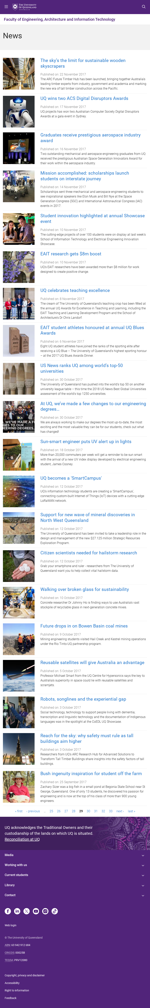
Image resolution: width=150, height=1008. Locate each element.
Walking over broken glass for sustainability (84, 589)
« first (18, 811)
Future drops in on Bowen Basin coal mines (84, 626)
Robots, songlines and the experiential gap (83, 699)
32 (103, 811)
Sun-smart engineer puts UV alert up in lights (85, 441)
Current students (16, 875)
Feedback (10, 998)
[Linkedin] (17, 911)
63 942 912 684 (20, 945)
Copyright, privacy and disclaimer (25, 975)
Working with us (16, 865)
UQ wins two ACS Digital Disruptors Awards (84, 98)
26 (59, 811)
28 (73, 811)
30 (88, 811)
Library (10, 885)
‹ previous (33, 811)
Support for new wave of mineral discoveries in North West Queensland (87, 517)
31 (96, 811)
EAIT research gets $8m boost (70, 254)
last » (131, 811)
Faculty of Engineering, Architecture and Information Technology (59, 19)
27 (66, 811)
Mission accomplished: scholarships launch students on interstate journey (84, 176)
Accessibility (12, 983)
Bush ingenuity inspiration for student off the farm (91, 773)
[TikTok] (55, 911)
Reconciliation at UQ (22, 839)
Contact (10, 895)
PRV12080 (20, 960)
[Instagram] (45, 911)
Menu (6, 7)
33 (110, 811)
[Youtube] (36, 911)
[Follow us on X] (26, 911)
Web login (10, 925)
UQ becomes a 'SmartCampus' (71, 478)
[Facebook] (8, 911)
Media (9, 855)
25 (51, 811)
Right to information (17, 990)
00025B (20, 952)
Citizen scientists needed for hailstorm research (88, 553)
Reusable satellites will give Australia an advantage (92, 662)
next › (120, 811)
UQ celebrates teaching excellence (75, 290)
